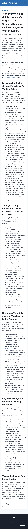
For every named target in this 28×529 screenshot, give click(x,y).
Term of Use (21, 520)
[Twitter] (14, 517)
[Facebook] (11, 517)
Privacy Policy (8, 522)
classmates (8, 348)
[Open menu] (25, 3)
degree (19, 186)
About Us (6, 520)
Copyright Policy (19, 522)
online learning (11, 77)
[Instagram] (17, 517)
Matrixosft (22, 525)
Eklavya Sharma (7, 34)
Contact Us (13, 520)
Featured (5, 10)
